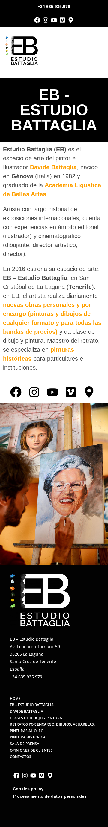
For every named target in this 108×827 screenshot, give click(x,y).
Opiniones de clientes (31, 750)
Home (15, 698)
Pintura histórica (28, 737)
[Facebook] (37, 20)
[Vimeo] (62, 20)
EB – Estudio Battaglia (32, 704)
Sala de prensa (24, 743)
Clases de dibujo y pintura (36, 718)
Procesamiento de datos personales (50, 796)
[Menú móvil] (101, 50)
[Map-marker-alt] (70, 20)
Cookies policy (28, 788)
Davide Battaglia (53, 167)
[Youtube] (54, 20)
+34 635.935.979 (54, 6)
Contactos (20, 756)
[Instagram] (45, 20)
